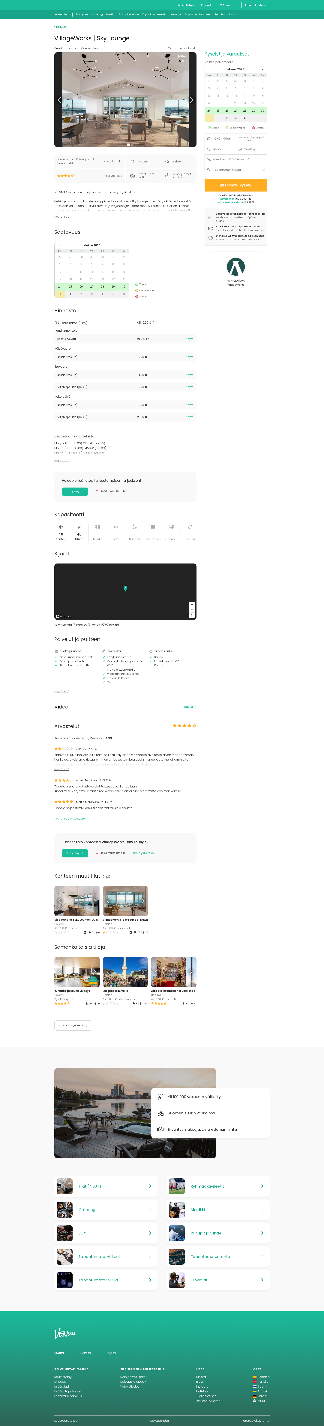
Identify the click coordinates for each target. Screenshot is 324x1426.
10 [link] (60, 272)
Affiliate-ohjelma (208, 1401)
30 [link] (91, 257)
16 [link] (124, 272)
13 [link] (92, 272)
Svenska (85, 1353)
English (111, 1353)
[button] (59, 100)
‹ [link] (59, 245)
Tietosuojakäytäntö (255, 1420)
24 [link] (60, 287)
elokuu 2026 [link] (92, 245)
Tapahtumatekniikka (154, 14)
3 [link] (60, 264)
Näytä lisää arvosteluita (70, 818)
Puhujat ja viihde (129, 14)
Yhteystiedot (129, 1386)
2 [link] (124, 257)
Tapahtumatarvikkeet (198, 14)
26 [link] (81, 287)
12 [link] (81, 272)
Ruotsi (262, 1391)
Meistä (201, 1377)
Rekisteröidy (63, 1377)
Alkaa (217, 149)
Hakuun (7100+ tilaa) (74, 1025)
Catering (97, 14)
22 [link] (113, 279)
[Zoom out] (192, 609)
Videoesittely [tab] (89, 48)
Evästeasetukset (66, 1420)
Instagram (203, 1386)
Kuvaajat (176, 14)
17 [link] (60, 279)
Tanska (262, 1381)
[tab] (125, 338)
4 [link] (70, 264)
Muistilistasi (186, 5)
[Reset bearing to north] (192, 615)
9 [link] (124, 264)
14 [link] (102, 272)
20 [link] (91, 279)
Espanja (263, 1377)
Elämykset (82, 14)
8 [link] (113, 264)
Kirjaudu (206, 5)
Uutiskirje (202, 1391)
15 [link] (113, 272)
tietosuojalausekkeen (230, 202)
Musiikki (111, 14)
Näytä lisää (61, 217)
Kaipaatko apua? (133, 1381)
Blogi (199, 1381)
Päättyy (250, 149)
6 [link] (92, 264)
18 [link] (70, 279)
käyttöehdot (228, 198)
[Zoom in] (192, 604)
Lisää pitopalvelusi (67, 1391)
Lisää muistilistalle (184, 48)
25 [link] (70, 287)
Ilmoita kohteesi (255, 5)
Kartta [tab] (72, 48)
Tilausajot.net (206, 1396)
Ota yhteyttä (74, 491)
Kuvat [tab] (58, 48)
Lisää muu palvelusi (68, 1396)
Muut (261, 1401)
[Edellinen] (60, 901)
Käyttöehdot (159, 1420)
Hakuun (61, 27)
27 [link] (60, 257)
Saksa (262, 1396)
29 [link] (81, 257)
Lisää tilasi (61, 1386)
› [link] (262, 69)
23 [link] (123, 279)
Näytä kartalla (113, 161)
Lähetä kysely (238, 185)
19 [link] (81, 279)
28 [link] (70, 257)
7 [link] (102, 264)
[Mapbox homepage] (64, 616)
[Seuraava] (94, 901)
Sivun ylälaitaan (143, 853)
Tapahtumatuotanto (227, 14)
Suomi (226, 5)
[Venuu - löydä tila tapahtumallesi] (61, 4)
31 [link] (102, 257)
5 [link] (81, 264)
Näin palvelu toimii (133, 1377)
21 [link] (102, 279)
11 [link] (70, 272)
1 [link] (113, 257)
